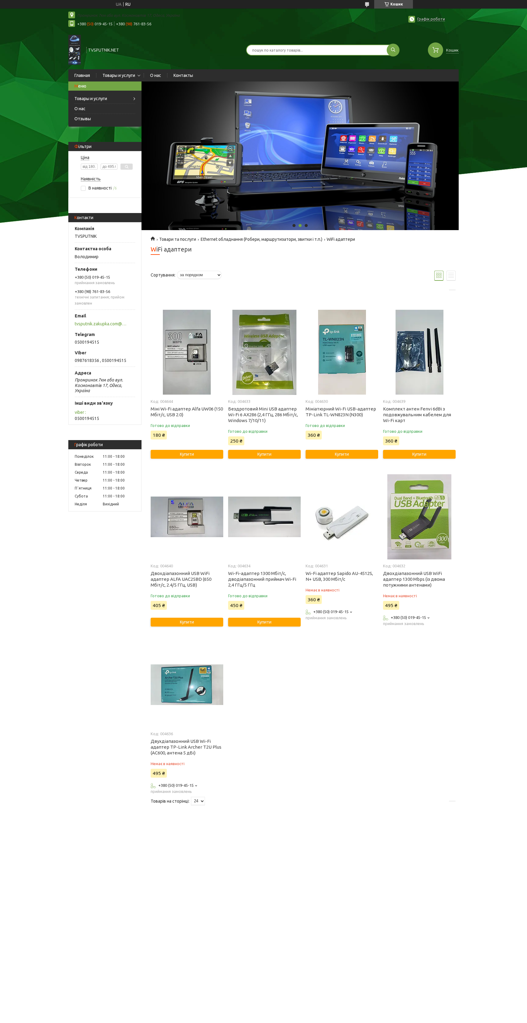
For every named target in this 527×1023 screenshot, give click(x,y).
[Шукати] (393, 50)
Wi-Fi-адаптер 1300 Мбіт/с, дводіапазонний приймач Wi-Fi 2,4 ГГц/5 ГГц (262, 579)
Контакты (183, 75)
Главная (82, 75)
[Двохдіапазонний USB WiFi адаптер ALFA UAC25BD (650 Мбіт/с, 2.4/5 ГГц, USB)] (187, 516)
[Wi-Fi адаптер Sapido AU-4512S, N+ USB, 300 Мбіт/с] (342, 516)
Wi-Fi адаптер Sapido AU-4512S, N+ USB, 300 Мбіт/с (339, 576)
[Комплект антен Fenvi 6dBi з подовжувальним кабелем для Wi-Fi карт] (419, 352)
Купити (187, 454)
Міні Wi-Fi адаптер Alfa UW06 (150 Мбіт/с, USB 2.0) (187, 411)
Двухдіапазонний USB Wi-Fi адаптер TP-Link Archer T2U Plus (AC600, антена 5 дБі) (186, 747)
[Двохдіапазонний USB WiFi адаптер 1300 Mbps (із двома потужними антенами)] (419, 516)
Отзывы (82, 118)
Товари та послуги (177, 239)
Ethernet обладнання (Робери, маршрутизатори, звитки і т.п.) (261, 239)
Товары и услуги (118, 75)
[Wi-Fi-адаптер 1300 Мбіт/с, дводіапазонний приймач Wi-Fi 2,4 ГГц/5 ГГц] (264, 516)
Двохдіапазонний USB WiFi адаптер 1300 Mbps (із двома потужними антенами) (414, 579)
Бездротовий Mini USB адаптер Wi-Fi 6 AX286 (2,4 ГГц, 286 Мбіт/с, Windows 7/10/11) (263, 414)
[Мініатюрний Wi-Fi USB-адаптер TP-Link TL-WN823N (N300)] (342, 352)
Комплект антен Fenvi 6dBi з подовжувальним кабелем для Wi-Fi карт (417, 414)
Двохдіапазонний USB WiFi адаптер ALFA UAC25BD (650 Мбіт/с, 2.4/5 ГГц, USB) (181, 579)
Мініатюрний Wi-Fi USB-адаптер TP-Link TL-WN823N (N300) (341, 411)
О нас (155, 75)
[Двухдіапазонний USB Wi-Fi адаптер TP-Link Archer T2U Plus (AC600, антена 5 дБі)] (187, 684)
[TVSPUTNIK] (74, 49)
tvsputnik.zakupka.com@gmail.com (101, 323)
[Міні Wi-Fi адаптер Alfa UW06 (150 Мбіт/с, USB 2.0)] (187, 352)
